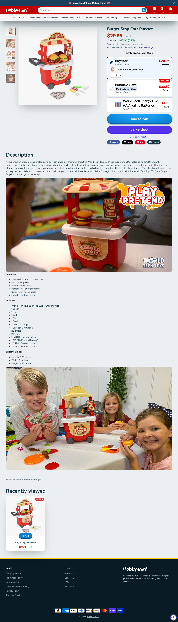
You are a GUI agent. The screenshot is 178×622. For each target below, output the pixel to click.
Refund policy (12, 582)
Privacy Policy (12, 590)
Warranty (69, 586)
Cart (170, 10)
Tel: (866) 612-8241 (157, 17)
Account (162, 10)
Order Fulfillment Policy (17, 586)
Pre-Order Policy (14, 577)
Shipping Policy (13, 573)
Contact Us (70, 577)
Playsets (89, 17)
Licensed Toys (18, 17)
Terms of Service (14, 595)
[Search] (144, 10)
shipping (120, 44)
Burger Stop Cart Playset (25, 523)
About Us (69, 573)
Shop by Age (112, 17)
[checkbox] (139, 105)
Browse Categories (132, 17)
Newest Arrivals (50, 17)
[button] (139, 62)
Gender (98, 17)
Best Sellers (35, 17)
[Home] (17, 10)
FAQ (67, 582)
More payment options (139, 137)
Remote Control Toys (70, 17)
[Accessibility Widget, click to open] (173, 617)
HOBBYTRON (93, 616)
